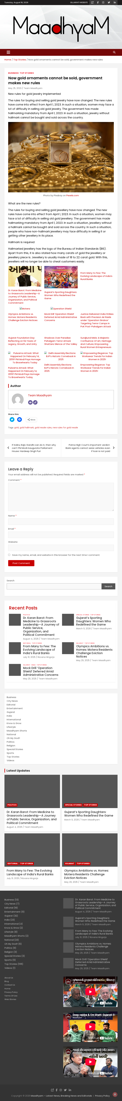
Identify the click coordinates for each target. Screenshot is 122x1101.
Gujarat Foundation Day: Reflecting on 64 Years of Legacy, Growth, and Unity (22, 341)
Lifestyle (11, 726)
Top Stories (27, 73)
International (14, 719)
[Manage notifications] (115, 1094)
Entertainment (15, 708)
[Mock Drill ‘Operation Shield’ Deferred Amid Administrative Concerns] (61, 308)
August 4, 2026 (31, 638)
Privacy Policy (11, 992)
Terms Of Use (10, 995)
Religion (11, 745)
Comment (14, 480)
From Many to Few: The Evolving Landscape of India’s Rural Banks (96, 276)
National (11, 734)
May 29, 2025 (83, 660)
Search (10, 580)
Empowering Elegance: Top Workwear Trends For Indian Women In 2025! (95, 368)
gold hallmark (27, 427)
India (33, 665)
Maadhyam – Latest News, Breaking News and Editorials (61, 1095)
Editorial (27, 643)
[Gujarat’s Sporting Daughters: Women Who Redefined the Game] (61, 277)
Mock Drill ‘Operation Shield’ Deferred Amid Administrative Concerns (60, 317)
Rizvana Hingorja (46, 657)
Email (11, 528)
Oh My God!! (13, 738)
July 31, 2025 (29, 657)
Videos (10, 760)
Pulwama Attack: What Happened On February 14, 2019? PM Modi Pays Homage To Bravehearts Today (24, 372)
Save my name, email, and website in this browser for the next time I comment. (56, 555)
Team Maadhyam (33, 88)
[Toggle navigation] (8, 52)
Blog (6, 981)
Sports (10, 753)
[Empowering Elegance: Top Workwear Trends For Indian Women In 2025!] (97, 356)
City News (12, 700)
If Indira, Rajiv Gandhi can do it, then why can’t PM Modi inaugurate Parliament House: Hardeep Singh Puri (34, 448)
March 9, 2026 (83, 628)
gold (16, 427)
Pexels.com (72, 195)
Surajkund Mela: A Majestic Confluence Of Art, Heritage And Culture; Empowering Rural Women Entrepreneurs (95, 342)
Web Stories (10, 999)
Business (13, 73)
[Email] (30, 402)
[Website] (35, 402)
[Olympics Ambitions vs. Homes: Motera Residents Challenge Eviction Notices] (25, 308)
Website (13, 541)
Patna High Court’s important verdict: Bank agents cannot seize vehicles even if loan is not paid (88, 448)
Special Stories (82, 615)
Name (12, 515)
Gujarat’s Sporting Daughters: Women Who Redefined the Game (60, 295)
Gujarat (79, 643)
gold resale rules (43, 427)
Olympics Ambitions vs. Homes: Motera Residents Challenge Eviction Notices (22, 317)
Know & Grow (14, 723)
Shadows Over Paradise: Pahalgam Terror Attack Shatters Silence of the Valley (60, 341)
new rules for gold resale (65, 427)
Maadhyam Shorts (17, 730)
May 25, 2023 (14, 88)
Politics (26, 615)
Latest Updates (18, 771)
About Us (8, 977)
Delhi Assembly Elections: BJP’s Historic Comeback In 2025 (59, 368)
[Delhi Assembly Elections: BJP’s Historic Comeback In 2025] (61, 356)
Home (7, 988)
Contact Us (9, 984)
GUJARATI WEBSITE (79, 2)
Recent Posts (23, 608)
